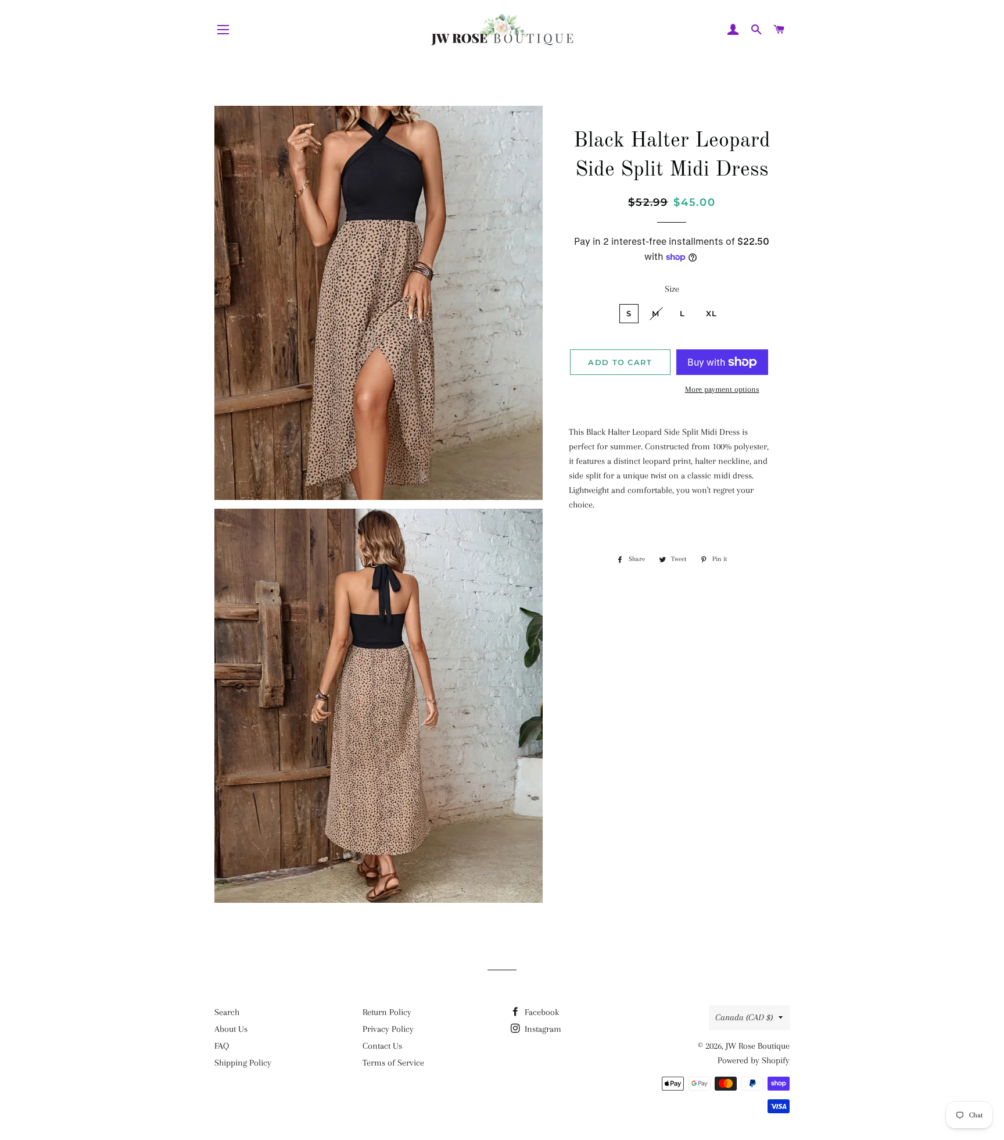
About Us (231, 1029)
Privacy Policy (388, 1029)
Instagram (541, 1029)
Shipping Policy (242, 1062)
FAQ (221, 1046)
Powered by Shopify (754, 1060)
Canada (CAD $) (744, 1017)
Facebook (540, 1012)
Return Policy (387, 1012)
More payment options (722, 389)
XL (712, 313)
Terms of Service (393, 1062)
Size (672, 289)
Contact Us (382, 1046)
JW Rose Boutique (758, 1046)
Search (226, 1012)
